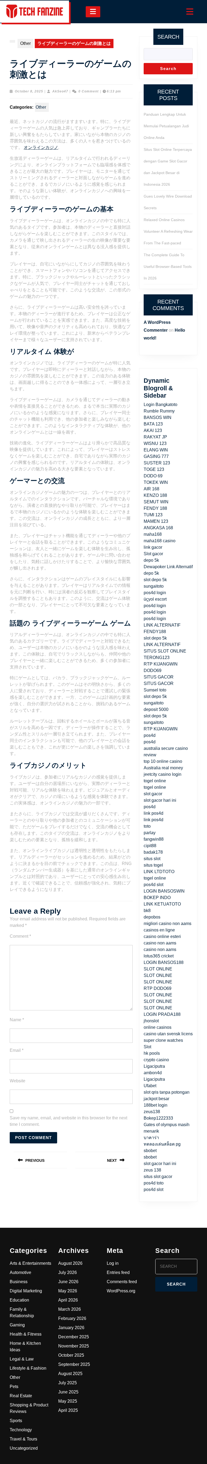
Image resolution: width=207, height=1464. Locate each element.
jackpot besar (156, 1098)
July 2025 (67, 1382)
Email (16, 1050)
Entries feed (118, 1272)
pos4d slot (153, 884)
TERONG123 (157, 657)
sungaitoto (154, 586)
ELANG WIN (156, 450)
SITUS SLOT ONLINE (165, 651)
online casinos (157, 1027)
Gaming (17, 1325)
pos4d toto (154, 1183)
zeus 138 (152, 1170)
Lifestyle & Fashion (28, 1368)
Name (17, 1019)
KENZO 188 (155, 495)
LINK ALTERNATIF (162, 644)
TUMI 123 (153, 515)
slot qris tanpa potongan (166, 1092)
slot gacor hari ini (160, 800)
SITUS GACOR (159, 677)
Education (19, 1300)
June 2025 (68, 1392)
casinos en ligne (159, 930)
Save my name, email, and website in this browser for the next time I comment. (68, 1121)
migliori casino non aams (167, 923)
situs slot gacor (158, 1176)
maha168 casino (159, 540)
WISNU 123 (155, 443)
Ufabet (150, 1085)
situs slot (152, 858)
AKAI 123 (153, 430)
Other (25, 43)
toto (147, 826)
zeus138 (152, 1111)
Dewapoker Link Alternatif (168, 566)
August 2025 (70, 1373)
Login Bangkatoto (160, 404)
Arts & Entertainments (30, 1263)
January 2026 (71, 1327)
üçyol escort (155, 599)
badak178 (153, 852)
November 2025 (73, 1346)
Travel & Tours (23, 1439)
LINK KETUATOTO (162, 904)
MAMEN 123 (156, 521)
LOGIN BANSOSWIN (164, 891)
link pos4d (153, 813)
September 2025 (74, 1364)
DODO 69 (153, 476)
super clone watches (163, 1040)
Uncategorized (24, 1448)
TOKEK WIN (156, 482)
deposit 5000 (156, 709)
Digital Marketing (26, 1291)
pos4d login (155, 592)
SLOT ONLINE (158, 969)
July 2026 (67, 1272)
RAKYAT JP (155, 437)
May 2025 (67, 1401)
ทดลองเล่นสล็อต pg (162, 1144)
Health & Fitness (26, 1334)
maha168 (153, 534)
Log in (113, 1263)
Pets (14, 1386)
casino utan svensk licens (168, 1034)
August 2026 (70, 1263)
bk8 (147, 910)
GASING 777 (156, 456)
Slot (147, 1046)
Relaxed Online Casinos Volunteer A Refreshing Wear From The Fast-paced (168, 231)
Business (18, 1281)
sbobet (150, 1150)
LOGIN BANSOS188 (164, 962)
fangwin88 (154, 839)
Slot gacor (153, 553)
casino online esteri (162, 936)
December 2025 (73, 1337)
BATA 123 (153, 424)
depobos (152, 917)
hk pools (152, 1053)
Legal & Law (22, 1359)
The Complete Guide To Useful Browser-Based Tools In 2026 (168, 266)
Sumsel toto (155, 690)
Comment (20, 936)
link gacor (153, 547)
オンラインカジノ (41, 147)
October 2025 (71, 1355)
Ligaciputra (154, 1066)
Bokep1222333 (158, 1118)
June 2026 (68, 1281)
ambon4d (153, 1072)
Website (17, 1081)
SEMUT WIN (156, 502)
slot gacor (153, 793)
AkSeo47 (60, 91)
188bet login (155, 1105)
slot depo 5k (155, 579)
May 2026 (67, 1291)
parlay (150, 832)
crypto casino (156, 1059)
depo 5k (151, 560)
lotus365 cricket (159, 956)
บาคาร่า (151, 1137)
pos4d (150, 735)
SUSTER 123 (157, 463)
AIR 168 (151, 489)
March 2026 (69, 1309)
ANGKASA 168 (158, 527)
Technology (21, 1430)
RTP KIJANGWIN (161, 664)
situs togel (153, 865)
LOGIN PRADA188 (162, 1014)
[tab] (93, 11)
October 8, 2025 (29, 91)
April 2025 (68, 1410)
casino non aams (160, 943)
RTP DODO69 (157, 988)
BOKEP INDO (157, 897)
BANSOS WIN (157, 417)
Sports (16, 1420)
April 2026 (68, 1300)
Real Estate (21, 1395)
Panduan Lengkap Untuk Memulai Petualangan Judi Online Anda (166, 126)
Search (168, 37)
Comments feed (122, 1281)
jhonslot (151, 1021)
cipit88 (150, 845)
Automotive (20, 1272)
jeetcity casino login (162, 774)
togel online (155, 780)
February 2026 (72, 1318)
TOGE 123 (154, 469)
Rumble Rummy (159, 411)
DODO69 (152, 670)
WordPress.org (121, 1291)
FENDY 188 (155, 508)
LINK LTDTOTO (159, 871)
